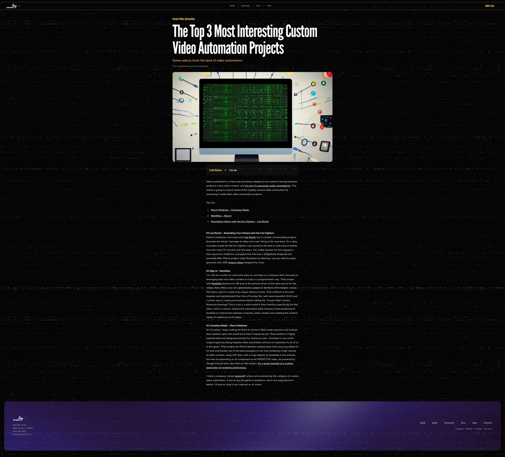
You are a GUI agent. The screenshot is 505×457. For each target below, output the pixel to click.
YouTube (478, 429)
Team (269, 6)
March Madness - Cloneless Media (230, 210)
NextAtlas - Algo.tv (221, 215)
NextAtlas (217, 283)
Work (232, 6)
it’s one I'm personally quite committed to (268, 185)
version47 (240, 376)
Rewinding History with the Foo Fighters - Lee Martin (240, 221)
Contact (487, 423)
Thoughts (245, 6)
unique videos (236, 262)
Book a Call (490, 5)
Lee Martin (250, 237)
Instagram (459, 429)
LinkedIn (469, 429)
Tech (258, 6)
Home (422, 423)
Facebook (488, 429)
